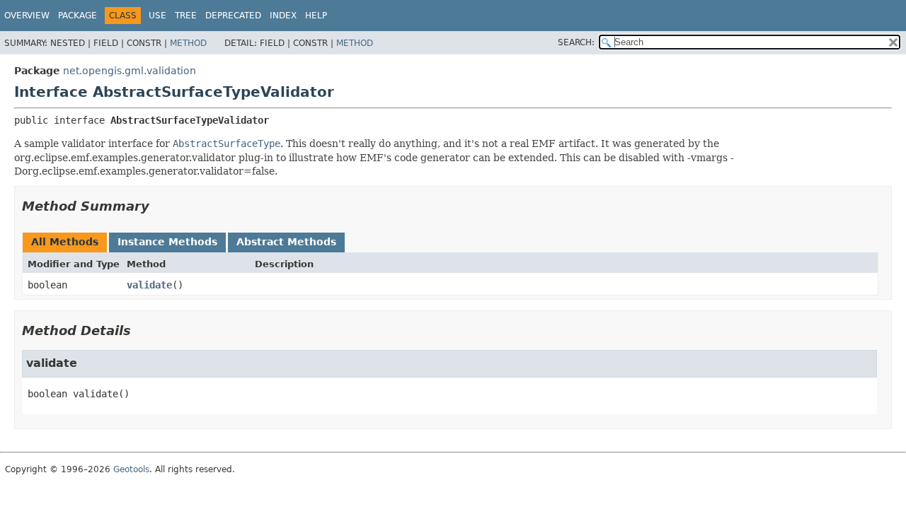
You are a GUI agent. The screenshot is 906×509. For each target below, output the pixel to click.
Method (188, 43)
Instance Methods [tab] (167, 241)
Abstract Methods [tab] (286, 241)
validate (149, 285)
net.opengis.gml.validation (129, 70)
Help (316, 16)
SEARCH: (576, 42)
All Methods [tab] (64, 241)
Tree (186, 16)
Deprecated (233, 16)
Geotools (131, 469)
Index (283, 16)
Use (157, 16)
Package (77, 16)
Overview (27, 16)
